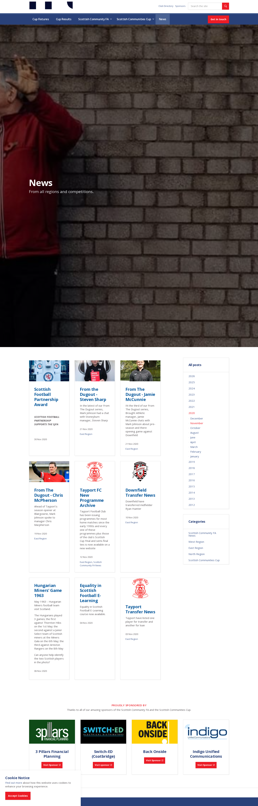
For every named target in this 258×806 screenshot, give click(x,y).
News (162, 19)
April (193, 442)
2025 (191, 382)
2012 (191, 505)
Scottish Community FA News (91, 563)
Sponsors (180, 6)
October (195, 428)
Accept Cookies (18, 795)
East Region (86, 434)
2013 (191, 498)
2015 (191, 486)
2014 (191, 492)
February (195, 451)
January (194, 456)
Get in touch (218, 19)
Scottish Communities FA (51, 6)
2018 (191, 468)
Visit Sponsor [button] (50, 764)
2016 (191, 480)
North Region (196, 554)
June (192, 437)
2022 (191, 400)
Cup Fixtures (40, 19)
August (194, 432)
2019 (191, 462)
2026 (191, 376)
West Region (196, 541)
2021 (191, 407)
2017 (191, 474)
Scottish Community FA (93, 19)
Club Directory (165, 6)
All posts (194, 365)
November (196, 423)
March (194, 447)
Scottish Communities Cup (134, 19)
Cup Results (63, 19)
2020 (191, 413)
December (196, 418)
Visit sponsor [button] (102, 764)
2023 (191, 394)
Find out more (13, 782)
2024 (191, 388)
